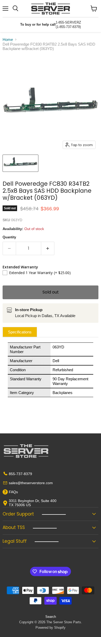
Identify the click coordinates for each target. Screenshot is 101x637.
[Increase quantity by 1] (47, 248)
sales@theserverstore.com (31, 483)
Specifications (20, 332)
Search (50, 617)
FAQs (13, 492)
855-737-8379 (20, 474)
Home (8, 39)
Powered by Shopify (50, 627)
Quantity (9, 237)
